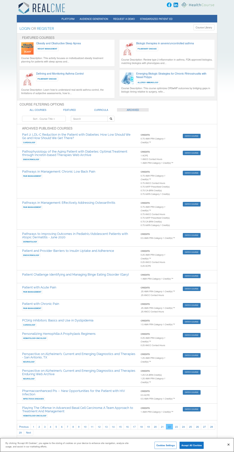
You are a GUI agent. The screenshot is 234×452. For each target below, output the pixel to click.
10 (85, 426)
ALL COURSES (38, 110)
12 (99, 426)
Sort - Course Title (43, 118)
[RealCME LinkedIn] (176, 5)
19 (148, 426)
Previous (24, 426)
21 (162, 426)
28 (211, 426)
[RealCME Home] (42, 8)
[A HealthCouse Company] (198, 5)
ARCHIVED (133, 110)
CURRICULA (101, 110)
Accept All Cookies (191, 445)
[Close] (228, 444)
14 (113, 426)
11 (92, 426)
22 (169, 426)
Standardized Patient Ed (156, 19)
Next (28, 432)
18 (141, 426)
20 (155, 426)
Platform (68, 19)
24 (183, 426)
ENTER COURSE (192, 136)
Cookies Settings (165, 445)
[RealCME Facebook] (169, 5)
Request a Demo (124, 19)
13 (106, 426)
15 (120, 426)
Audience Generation (94, 19)
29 (20, 432)
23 (176, 426)
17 (134, 426)
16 (127, 426)
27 (204, 426)
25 (190, 426)
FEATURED (69, 110)
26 (197, 426)
